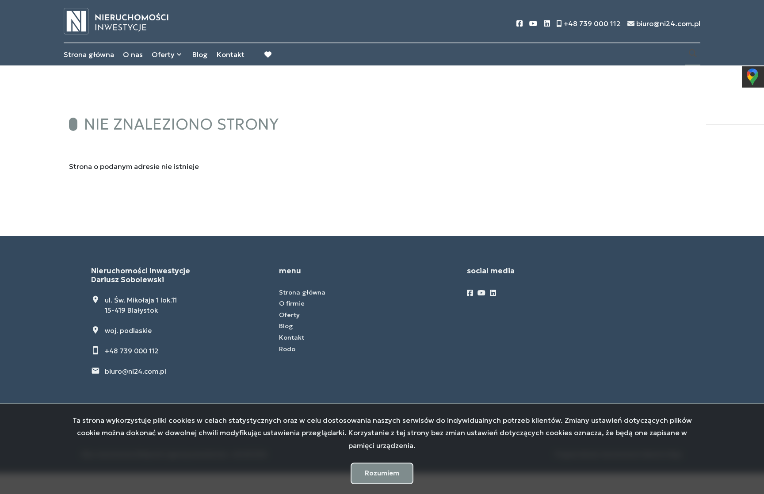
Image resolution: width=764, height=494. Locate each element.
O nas (133, 54)
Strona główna (89, 54)
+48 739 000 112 (131, 351)
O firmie (292, 303)
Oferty (163, 54)
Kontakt (230, 54)
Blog (200, 54)
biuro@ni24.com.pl (135, 371)
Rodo (287, 349)
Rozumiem (382, 473)
